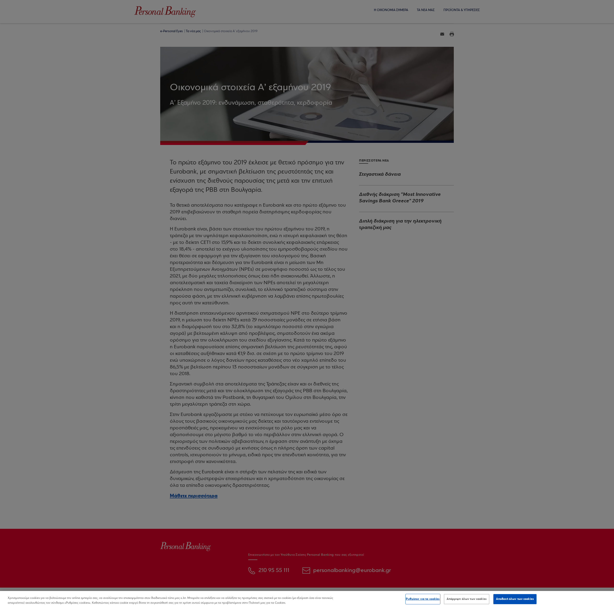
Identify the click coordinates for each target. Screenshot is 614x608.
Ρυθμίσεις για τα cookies (423, 599)
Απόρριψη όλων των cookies (467, 599)
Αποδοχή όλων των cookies (515, 599)
